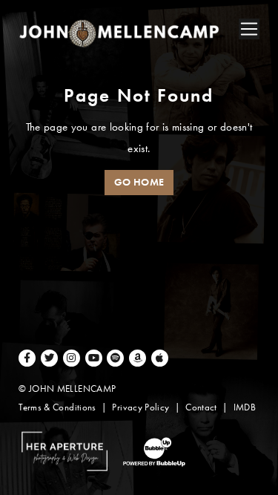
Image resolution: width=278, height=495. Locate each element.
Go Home (139, 182)
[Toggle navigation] (249, 29)
